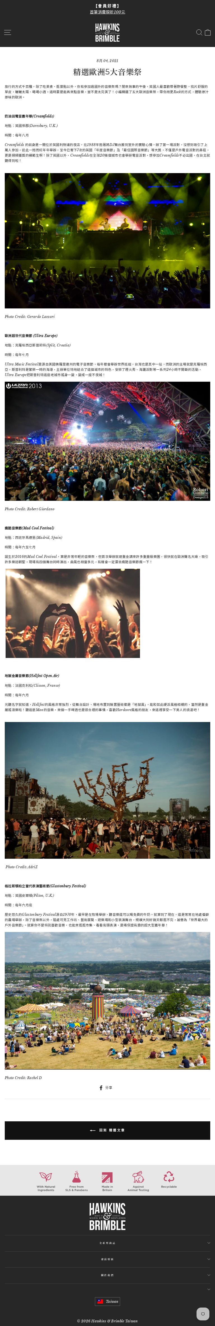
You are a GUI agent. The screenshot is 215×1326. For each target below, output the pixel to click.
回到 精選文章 (111, 1130)
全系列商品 (107, 1242)
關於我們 (107, 1275)
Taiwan (112, 1301)
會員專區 (107, 1259)
